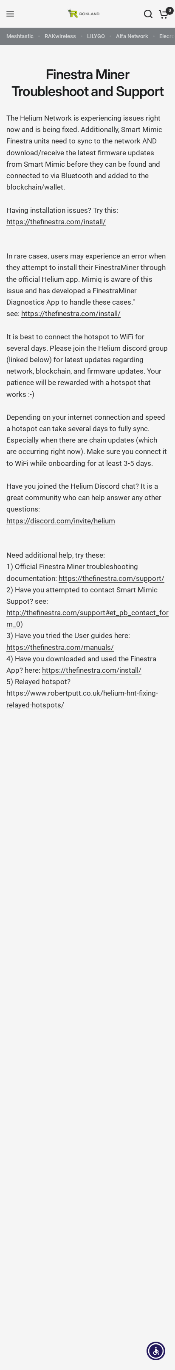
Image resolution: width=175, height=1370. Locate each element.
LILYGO (96, 36)
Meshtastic (20, 36)
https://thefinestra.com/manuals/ (60, 647)
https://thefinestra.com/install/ (56, 221)
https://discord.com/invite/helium (60, 521)
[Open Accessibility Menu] (156, 1351)
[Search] (148, 14)
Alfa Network (132, 36)
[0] (162, 14)
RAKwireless (60, 36)
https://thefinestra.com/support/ (111, 578)
